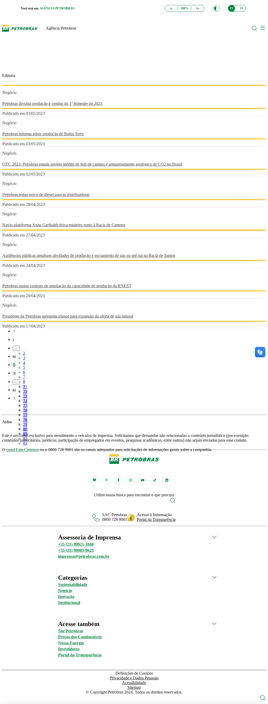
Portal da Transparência (156, 519)
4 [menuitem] (24, 363)
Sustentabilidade (72, 584)
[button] (216, 8)
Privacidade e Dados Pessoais (134, 678)
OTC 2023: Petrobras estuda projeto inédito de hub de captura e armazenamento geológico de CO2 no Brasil (92, 164)
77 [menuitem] (25, 415)
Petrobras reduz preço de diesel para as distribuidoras (46, 194)
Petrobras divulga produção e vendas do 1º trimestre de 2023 (52, 103)
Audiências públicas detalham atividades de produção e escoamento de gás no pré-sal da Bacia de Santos (88, 255)
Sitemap (134, 687)
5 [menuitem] (24, 367)
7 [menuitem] (24, 377)
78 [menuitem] (25, 420)
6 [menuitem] (24, 372)
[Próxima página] (14, 398)
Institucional (69, 602)
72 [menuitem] (25, 391)
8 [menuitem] (24, 381)
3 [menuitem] (24, 358)
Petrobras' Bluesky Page (94, 480)
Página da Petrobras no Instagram (130, 480)
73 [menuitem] (25, 396)
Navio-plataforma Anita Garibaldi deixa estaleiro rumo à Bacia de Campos (63, 225)
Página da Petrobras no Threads (106, 480)
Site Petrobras (70, 631)
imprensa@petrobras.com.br (83, 556)
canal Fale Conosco (22, 449)
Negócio (65, 590)
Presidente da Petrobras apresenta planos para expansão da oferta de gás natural (67, 316)
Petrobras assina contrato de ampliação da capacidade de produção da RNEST (66, 286)
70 (14, 373)
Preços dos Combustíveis (80, 637)
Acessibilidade (134, 682)
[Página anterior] (14, 331)
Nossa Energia (71, 643)
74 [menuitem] (25, 401)
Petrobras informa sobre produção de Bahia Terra (42, 134)
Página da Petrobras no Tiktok (154, 480)
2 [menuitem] (24, 353)
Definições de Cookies (134, 673)
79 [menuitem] (25, 424)
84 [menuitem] (14, 390)
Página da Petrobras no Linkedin (166, 480)
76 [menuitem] (25, 410)
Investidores (69, 649)
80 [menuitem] (25, 429)
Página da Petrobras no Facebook (118, 480)
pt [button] (231, 8)
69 (14, 365)
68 (14, 356)
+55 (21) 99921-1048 (76, 544)
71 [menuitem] (25, 387)
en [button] (241, 8)
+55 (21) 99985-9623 (76, 550)
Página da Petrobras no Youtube (142, 480)
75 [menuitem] (25, 405)
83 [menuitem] (25, 443)
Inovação (66, 596)
